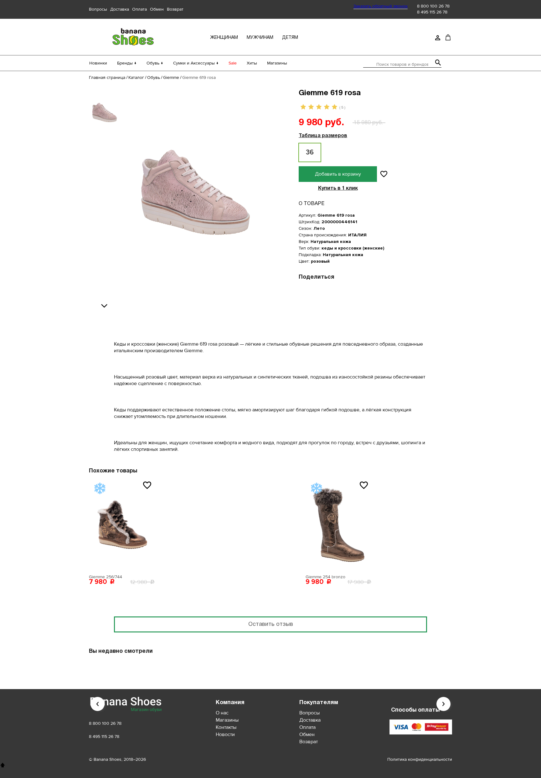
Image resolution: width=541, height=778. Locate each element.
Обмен (157, 9)
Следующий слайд (443, 704)
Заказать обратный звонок (380, 6)
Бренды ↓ (127, 63)
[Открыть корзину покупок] (448, 37)
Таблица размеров (323, 136)
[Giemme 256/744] (122, 524)
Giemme (171, 77)
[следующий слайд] (106, 306)
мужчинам (260, 38)
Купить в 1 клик (338, 188)
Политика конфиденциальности (419, 759)
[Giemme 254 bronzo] (338, 524)
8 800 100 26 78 (433, 6)
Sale (233, 63)
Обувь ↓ (155, 63)
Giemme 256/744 (105, 576)
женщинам (224, 38)
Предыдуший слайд (97, 704)
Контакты (226, 727)
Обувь (153, 77)
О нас (222, 713)
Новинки (98, 63)
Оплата (139, 9)
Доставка (119, 9)
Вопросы (98, 9)
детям (290, 38)
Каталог (136, 77)
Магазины (277, 63)
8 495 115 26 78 (432, 12)
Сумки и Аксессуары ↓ (196, 63)
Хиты (252, 63)
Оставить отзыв (270, 624)
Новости (225, 734)
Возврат (175, 9)
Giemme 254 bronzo (325, 576)
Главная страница (107, 77)
